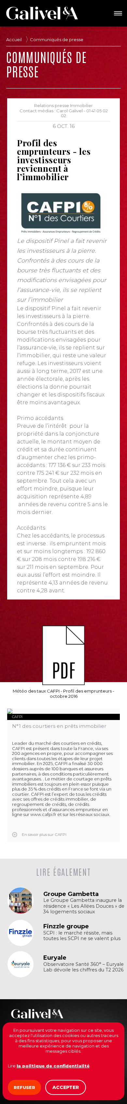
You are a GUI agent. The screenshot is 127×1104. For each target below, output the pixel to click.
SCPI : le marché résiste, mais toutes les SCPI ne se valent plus (81, 935)
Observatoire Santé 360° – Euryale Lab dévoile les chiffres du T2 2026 (83, 967)
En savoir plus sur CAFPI (44, 834)
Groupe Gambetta (71, 894)
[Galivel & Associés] (42, 13)
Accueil (14, 39)
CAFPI (17, 716)
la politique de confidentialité (53, 1065)
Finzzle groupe (66, 926)
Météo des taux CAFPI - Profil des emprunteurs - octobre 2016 (63, 693)
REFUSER (24, 1087)
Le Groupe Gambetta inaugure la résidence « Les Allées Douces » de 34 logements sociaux (83, 906)
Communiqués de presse (56, 39)
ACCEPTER (65, 1087)
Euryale (54, 957)
